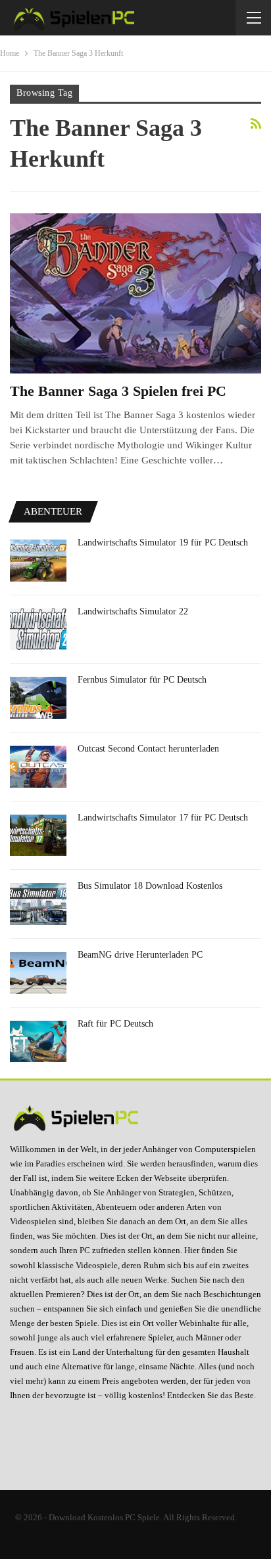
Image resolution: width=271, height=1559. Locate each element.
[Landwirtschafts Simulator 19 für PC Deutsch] (38, 561)
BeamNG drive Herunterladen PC (140, 955)
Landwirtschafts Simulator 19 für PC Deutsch (163, 542)
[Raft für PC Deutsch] (38, 1042)
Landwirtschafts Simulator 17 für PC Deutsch (163, 817)
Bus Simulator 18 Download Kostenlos (150, 886)
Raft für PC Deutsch (115, 1024)
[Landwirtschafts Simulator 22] (38, 630)
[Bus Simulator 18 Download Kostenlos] (38, 904)
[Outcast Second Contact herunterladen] (38, 767)
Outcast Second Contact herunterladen (148, 749)
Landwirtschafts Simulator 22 (133, 611)
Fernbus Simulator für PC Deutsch (142, 680)
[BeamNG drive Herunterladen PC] (38, 973)
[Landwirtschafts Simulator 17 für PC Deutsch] (38, 836)
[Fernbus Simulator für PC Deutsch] (38, 698)
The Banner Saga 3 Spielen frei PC (118, 391)
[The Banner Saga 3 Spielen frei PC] (135, 293)
